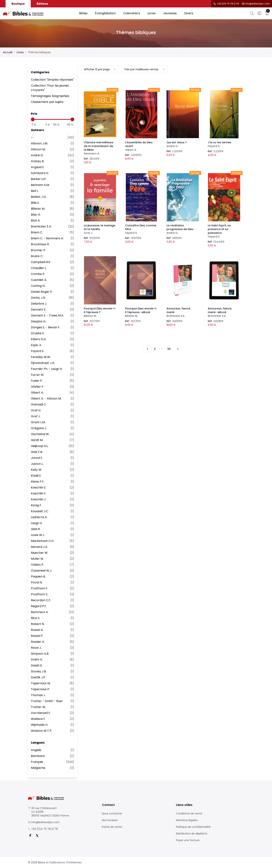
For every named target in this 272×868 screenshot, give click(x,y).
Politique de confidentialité (193, 827)
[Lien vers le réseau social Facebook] (30, 835)
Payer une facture (187, 840)
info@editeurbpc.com (257, 3)
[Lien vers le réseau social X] (37, 835)
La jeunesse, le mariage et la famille (99, 229)
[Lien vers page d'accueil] (39, 13)
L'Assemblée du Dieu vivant (138, 146)
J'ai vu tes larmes (219, 144)
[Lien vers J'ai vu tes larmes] (224, 114)
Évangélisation (105, 13)
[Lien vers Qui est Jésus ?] (183, 114)
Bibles (83, 13)
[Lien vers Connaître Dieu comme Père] (141, 197)
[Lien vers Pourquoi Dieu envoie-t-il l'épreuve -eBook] (141, 280)
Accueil (7, 52)
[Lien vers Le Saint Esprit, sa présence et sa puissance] (224, 197)
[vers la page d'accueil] (62, 797)
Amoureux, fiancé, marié (179, 312)
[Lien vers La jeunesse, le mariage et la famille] (100, 197)
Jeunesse (170, 13)
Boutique (18, 4)
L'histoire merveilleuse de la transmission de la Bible (98, 148)
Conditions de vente (189, 813)
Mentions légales (187, 820)
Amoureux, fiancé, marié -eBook (220, 312)
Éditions (42, 4)
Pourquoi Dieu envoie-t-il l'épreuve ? (100, 312)
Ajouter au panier (100, 111)
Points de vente (112, 827)
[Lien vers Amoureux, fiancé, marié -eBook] (224, 280)
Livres (151, 13)
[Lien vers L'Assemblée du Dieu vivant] (141, 114)
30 (169, 349)
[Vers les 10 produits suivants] (177, 349)
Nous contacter (112, 813)
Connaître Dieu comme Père (140, 229)
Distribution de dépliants (191, 833)
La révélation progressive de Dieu (180, 229)
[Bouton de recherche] (252, 13)
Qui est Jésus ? (177, 144)
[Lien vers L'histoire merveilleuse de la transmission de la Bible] (100, 114)
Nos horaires (110, 820)
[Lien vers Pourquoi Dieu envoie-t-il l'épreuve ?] (100, 280)
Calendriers (131, 13)
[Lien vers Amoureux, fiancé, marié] (183, 280)
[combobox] (100, 69)
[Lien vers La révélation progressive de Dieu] (183, 197)
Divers (188, 13)
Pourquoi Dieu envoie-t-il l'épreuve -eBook (141, 312)
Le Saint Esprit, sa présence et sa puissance (219, 231)
